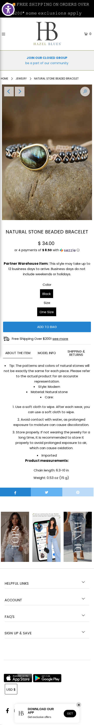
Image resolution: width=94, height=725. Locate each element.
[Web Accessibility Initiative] (8, 9)
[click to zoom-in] (85, 91)
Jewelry (21, 78)
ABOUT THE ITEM (17, 353)
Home (4, 78)
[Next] (19, 91)
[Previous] (9, 91)
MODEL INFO (47, 353)
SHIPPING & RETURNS (76, 353)
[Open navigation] (9, 34)
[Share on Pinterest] (78, 492)
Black (46, 293)
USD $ (11, 689)
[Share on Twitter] (46, 492)
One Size (47, 312)
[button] (47, 252)
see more (60, 338)
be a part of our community (46, 63)
